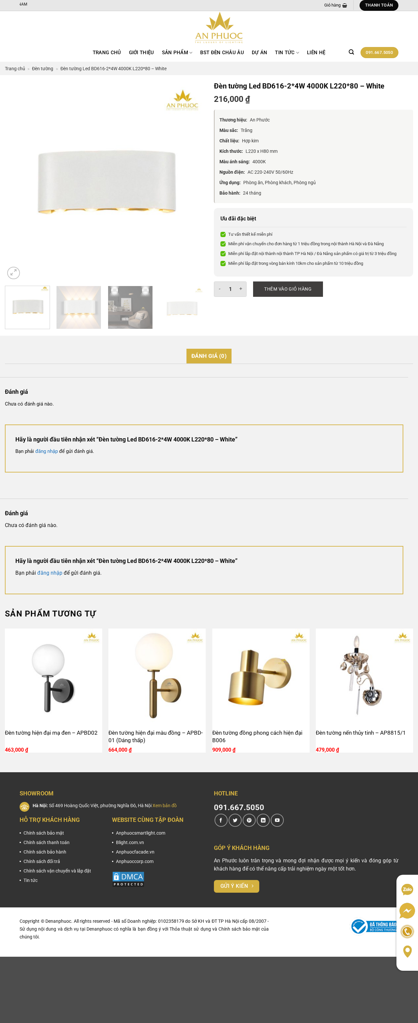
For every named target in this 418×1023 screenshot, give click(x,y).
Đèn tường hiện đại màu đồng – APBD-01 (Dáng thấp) (155, 736)
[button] (351, 52)
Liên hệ (316, 53)
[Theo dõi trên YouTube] (277, 820)
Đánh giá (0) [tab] (209, 356)
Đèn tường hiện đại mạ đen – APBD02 (51, 732)
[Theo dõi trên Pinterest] (249, 820)
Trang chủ (107, 53)
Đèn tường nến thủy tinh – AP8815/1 (361, 732)
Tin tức (285, 53)
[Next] (192, 181)
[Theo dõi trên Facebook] (221, 820)
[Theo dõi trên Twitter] (235, 820)
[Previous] (17, 181)
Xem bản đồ (165, 805)
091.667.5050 (239, 807)
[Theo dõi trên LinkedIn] (263, 820)
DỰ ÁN (259, 53)
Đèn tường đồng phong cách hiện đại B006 (257, 736)
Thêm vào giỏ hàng (288, 289)
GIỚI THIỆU (141, 53)
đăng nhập (46, 451)
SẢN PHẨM (175, 53)
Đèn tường (42, 68)
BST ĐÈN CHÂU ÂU (222, 53)
